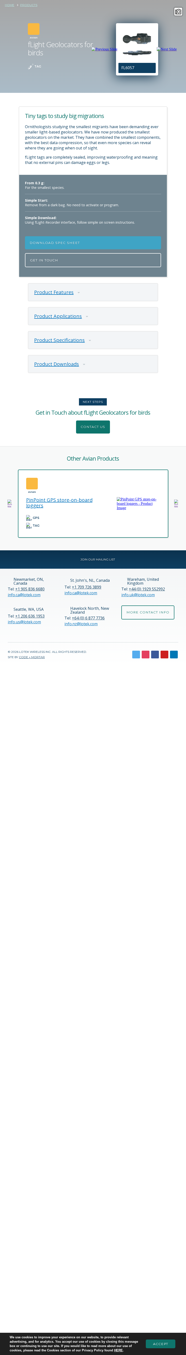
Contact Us (93, 427)
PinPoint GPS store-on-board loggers (59, 503)
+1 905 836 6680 (30, 589)
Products (28, 5)
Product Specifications (59, 340)
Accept (160, 1344)
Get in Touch (44, 260)
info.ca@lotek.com (24, 594)
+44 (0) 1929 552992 (147, 589)
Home (9, 5)
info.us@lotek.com (24, 622)
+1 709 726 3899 (86, 587)
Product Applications (58, 316)
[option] (137, 49)
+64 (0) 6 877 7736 (88, 618)
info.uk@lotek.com (138, 594)
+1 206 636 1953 (30, 616)
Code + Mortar (32, 657)
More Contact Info (147, 612)
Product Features (54, 292)
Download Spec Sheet (55, 243)
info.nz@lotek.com (81, 623)
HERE (118, 1350)
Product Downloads (56, 364)
